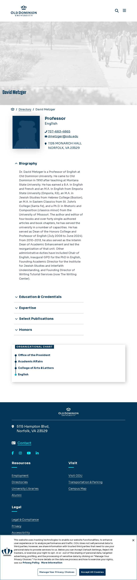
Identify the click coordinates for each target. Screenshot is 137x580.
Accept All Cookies (92, 572)
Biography (27, 163)
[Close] (133, 540)
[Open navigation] (124, 11)
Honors (25, 330)
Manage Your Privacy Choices (57, 572)
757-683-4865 (59, 131)
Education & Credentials (40, 297)
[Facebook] (13, 453)
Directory (25, 109)
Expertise (27, 308)
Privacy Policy (31, 562)
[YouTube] (29, 453)
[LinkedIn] (37, 453)
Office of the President (34, 355)
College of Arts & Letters (36, 368)
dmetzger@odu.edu (63, 136)
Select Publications (36, 319)
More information (51, 562)
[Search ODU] (117, 11)
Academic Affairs (30, 361)
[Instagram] (20, 453)
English (23, 374)
